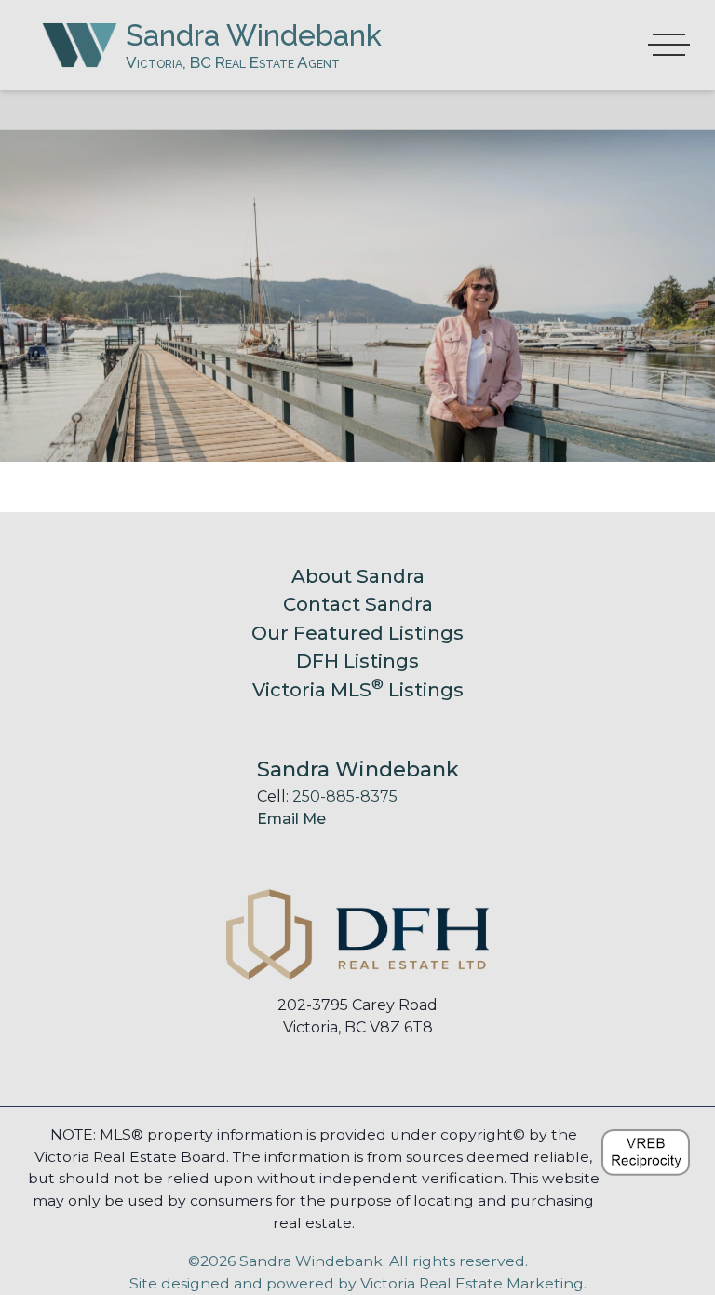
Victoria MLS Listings (358, 689)
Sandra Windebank (254, 35)
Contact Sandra (358, 603)
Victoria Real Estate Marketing (472, 1283)
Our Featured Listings (357, 632)
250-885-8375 (345, 796)
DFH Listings (357, 660)
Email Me (291, 819)
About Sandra (358, 575)
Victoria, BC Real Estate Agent (233, 62)
